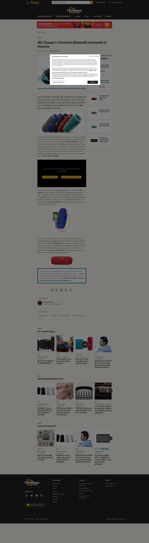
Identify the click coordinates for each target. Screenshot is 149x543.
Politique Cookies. (92, 70)
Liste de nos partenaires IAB (58, 78)
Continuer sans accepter (94, 56)
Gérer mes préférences (58, 82)
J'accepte (92, 82)
